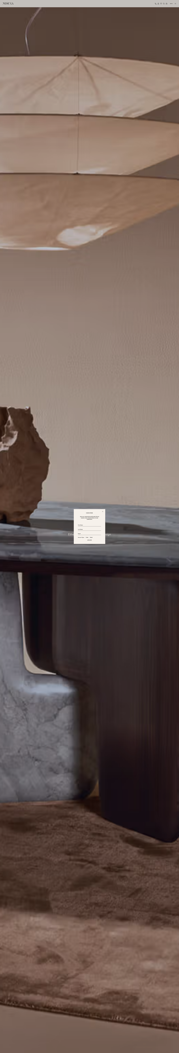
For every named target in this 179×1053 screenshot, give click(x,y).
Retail (91, 537)
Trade (87, 537)
